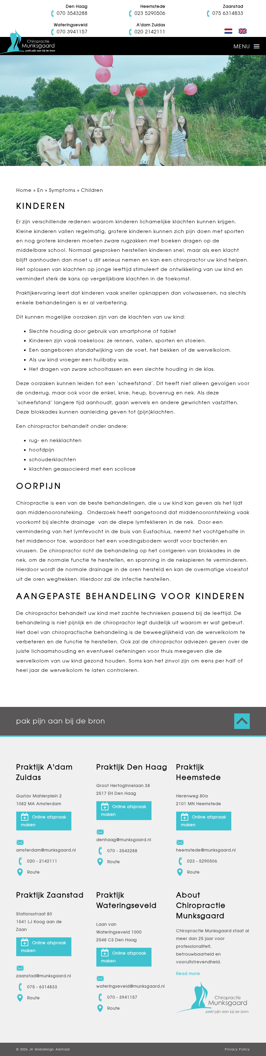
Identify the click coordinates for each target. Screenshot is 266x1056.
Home (24, 190)
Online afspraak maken (43, 821)
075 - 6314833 (42, 987)
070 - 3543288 (122, 851)
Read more (188, 973)
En (40, 190)
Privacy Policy (237, 1049)
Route (33, 872)
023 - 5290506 (202, 861)
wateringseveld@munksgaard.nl (123, 986)
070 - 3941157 (122, 997)
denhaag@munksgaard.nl (123, 840)
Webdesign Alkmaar (52, 1049)
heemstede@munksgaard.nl (203, 850)
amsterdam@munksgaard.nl (43, 850)
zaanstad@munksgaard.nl (43, 976)
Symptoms (62, 190)
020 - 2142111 (42, 861)
